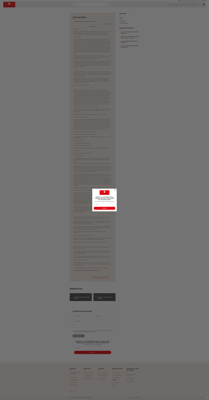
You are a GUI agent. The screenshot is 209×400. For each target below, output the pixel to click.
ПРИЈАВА (104, 208)
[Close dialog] (115, 190)
